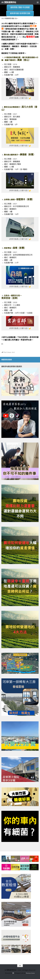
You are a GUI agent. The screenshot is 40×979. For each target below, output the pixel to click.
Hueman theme (30, 973)
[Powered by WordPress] (13, 973)
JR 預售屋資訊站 (8, 2)
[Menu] (37, 2)
